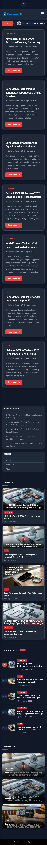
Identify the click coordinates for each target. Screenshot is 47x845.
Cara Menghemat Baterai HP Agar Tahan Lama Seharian (22, 430)
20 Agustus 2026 (12, 522)
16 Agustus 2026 (11, 599)
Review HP (10, 465)
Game (8, 460)
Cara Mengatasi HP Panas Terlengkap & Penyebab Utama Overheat (22, 423)
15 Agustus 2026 (11, 637)
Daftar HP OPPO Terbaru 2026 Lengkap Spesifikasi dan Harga (22, 437)
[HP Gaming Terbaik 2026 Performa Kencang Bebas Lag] (23, 499)
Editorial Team (13, 47)
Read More (12, 70)
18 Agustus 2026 (11, 560)
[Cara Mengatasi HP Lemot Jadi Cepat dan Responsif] (23, 680)
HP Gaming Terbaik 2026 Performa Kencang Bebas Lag (24, 416)
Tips (8, 469)
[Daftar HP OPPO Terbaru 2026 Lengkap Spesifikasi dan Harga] (23, 614)
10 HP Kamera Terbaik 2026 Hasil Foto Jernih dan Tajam (24, 444)
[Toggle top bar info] (23, 4)
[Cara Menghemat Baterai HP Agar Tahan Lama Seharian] (23, 575)
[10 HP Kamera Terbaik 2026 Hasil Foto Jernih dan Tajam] (23, 696)
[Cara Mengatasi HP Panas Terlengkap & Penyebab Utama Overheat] (23, 537)
